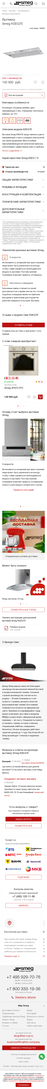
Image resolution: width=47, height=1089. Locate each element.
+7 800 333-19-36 (23, 989)
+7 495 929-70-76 (23, 977)
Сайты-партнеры (34, 1026)
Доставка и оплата (11, 1010)
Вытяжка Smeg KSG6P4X (33, 763)
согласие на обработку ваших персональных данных (24, 1076)
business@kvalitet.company (23, 1042)
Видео (30, 1020)
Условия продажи (23, 1058)
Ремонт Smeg (8, 1020)
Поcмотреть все (23, 826)
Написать (23, 906)
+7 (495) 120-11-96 (23, 896)
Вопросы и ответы (35, 1017)
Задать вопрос (24, 819)
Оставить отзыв (23, 325)
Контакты (31, 1023)
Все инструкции (16, 95)
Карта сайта (24, 1062)
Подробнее (23, 877)
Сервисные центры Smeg (13, 1017)
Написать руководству (23, 1048)
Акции (29, 1010)
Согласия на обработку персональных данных (26, 1081)
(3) (42, 382)
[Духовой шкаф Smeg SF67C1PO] (23, 360)
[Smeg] (23, 3)
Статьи (5, 1026)
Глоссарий (31, 1013)
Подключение (8, 1013)
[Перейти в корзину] (43, 3)
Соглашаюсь (23, 1085)
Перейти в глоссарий (23, 490)
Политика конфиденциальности (23, 1054)
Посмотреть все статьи (23, 610)
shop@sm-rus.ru (23, 1035)
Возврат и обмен (10, 1023)
